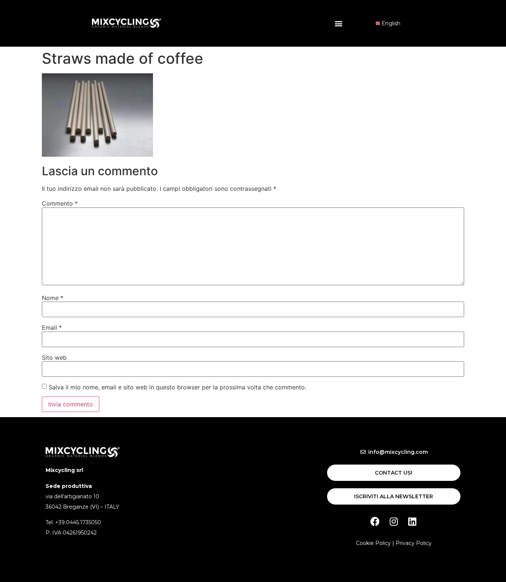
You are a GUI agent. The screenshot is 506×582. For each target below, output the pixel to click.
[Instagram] (394, 521)
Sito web (54, 357)
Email (52, 327)
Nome (52, 298)
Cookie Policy (373, 543)
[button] (339, 23)
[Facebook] (375, 521)
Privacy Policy (414, 543)
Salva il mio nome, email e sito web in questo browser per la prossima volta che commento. (177, 387)
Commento (60, 203)
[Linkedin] (412, 521)
